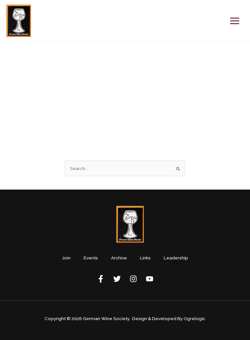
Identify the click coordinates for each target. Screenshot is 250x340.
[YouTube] (149, 279)
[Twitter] (117, 279)
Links (145, 257)
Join (66, 257)
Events (91, 257)
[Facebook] (100, 279)
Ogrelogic (194, 318)
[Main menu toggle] (235, 21)
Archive (119, 257)
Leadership (176, 257)
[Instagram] (133, 279)
